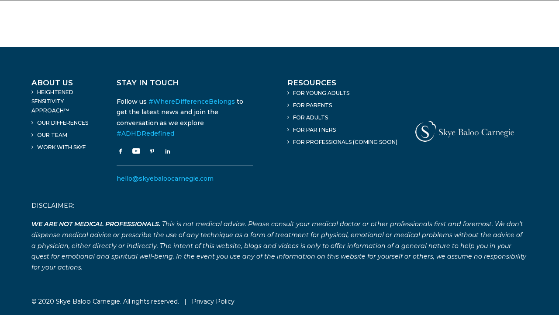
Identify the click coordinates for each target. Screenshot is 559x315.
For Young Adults (321, 93)
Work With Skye (61, 147)
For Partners (314, 129)
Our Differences (62, 122)
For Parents (312, 105)
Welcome (146, 23)
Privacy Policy (213, 301)
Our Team (52, 135)
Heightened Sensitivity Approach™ (241, 23)
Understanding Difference (369, 23)
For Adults (310, 117)
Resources (452, 23)
